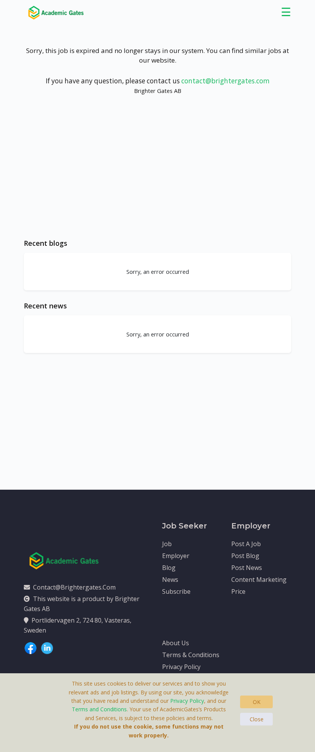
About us (175, 643)
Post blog (245, 556)
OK (256, 702)
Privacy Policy (181, 667)
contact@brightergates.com (225, 80)
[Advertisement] (157, 174)
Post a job (246, 544)
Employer (175, 556)
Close (257, 719)
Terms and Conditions (99, 709)
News (170, 579)
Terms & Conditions (190, 655)
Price (238, 591)
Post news (246, 567)
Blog (169, 567)
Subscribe (176, 591)
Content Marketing (259, 579)
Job (167, 544)
